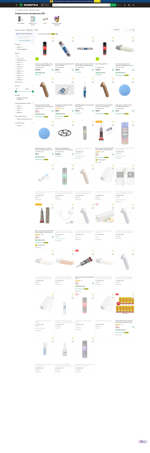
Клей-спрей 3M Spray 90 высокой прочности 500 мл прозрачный (64, 192)
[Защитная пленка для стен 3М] (104, 176)
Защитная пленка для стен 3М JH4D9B (43, 321)
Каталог (46, 5)
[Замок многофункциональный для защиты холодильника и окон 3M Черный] (125, 176)
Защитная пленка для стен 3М (103, 191)
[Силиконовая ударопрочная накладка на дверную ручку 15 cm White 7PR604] (125, 49)
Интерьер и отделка (34, 10)
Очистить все (29, 30)
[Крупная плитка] (130, 29)
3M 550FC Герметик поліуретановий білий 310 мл (84, 106)
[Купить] (52, 70)
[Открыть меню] (16, 5)
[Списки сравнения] (129, 5)
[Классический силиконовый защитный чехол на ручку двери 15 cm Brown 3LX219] (44, 90)
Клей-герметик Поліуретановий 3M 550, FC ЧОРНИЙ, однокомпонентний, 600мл (64, 65)
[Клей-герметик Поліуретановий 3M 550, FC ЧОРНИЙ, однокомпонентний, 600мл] (64, 49)
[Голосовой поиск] (108, 5)
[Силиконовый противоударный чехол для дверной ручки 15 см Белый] (44, 262)
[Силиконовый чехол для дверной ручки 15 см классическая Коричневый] (104, 90)
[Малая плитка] (133, 29)
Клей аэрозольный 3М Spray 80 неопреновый (83, 149)
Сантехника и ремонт (22, 10)
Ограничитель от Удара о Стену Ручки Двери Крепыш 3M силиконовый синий (124, 106)
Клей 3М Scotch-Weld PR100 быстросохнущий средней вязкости (64, 365)
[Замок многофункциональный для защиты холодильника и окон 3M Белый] (64, 215)
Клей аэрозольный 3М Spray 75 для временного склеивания (84, 365)
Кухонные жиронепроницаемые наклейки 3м (103, 231)
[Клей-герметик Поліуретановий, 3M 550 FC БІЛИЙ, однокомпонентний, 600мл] (84, 49)
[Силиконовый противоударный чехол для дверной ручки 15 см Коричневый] (64, 262)
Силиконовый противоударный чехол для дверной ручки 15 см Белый (43, 278)
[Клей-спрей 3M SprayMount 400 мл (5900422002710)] (125, 133)
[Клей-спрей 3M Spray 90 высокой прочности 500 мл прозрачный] (64, 176)
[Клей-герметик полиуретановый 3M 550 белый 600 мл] (44, 176)
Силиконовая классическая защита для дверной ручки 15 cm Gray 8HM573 (84, 231)
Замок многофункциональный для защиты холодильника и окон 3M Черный (124, 192)
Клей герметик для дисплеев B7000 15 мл (84, 278)
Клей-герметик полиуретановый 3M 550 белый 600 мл (44, 192)
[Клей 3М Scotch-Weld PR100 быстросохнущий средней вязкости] (64, 349)
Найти (113, 5)
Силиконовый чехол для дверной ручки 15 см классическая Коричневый (103, 106)
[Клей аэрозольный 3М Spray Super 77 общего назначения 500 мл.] (44, 49)
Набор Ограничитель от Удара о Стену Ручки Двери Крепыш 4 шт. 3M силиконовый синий (43, 149)
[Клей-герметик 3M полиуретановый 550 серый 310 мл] (44, 349)
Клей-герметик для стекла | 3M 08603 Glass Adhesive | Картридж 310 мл (63, 321)
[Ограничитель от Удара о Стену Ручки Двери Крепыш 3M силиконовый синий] (125, 90)
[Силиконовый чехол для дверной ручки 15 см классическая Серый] (125, 215)
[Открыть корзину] (133, 5)
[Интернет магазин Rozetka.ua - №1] (28, 5)
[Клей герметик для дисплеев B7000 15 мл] (84, 262)
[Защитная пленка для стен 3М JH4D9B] (44, 305)
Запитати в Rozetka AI (24, 40)
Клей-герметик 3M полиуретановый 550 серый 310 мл (44, 365)
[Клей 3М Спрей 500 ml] (104, 49)
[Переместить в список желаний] (52, 38)
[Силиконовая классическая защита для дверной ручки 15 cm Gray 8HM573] (84, 215)
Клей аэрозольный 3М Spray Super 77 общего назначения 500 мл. (44, 65)
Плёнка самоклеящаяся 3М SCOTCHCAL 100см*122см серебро (64, 149)
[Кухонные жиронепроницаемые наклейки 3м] (104, 215)
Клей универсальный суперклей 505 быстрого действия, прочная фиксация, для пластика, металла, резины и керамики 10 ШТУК (124, 321)
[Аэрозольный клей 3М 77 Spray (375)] (84, 305)
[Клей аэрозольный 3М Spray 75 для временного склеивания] (84, 349)
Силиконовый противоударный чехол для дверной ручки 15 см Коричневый (63, 278)
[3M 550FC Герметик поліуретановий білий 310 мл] (84, 90)
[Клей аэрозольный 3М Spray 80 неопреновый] (84, 133)
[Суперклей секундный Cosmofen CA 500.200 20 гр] (64, 90)
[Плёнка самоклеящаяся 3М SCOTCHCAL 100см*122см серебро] (64, 133)
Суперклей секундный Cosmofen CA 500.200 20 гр (63, 106)
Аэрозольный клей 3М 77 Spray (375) (83, 321)
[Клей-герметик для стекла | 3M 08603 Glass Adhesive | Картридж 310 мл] (64, 305)
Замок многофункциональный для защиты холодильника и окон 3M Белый (64, 231)
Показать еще (18, 82)
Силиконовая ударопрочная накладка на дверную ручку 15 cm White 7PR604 (124, 65)
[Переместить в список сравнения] (52, 41)
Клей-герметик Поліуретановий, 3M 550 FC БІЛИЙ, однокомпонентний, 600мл (84, 65)
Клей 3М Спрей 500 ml (101, 64)
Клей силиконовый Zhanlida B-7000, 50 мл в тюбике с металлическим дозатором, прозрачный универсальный (44, 231)
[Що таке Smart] (57, 34)
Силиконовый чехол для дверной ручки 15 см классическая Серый (124, 231)
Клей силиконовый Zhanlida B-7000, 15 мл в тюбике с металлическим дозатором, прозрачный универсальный (104, 149)
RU (118, 5)
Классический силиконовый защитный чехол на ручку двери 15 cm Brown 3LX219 (44, 106)
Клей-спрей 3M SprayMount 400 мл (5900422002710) (125, 149)
